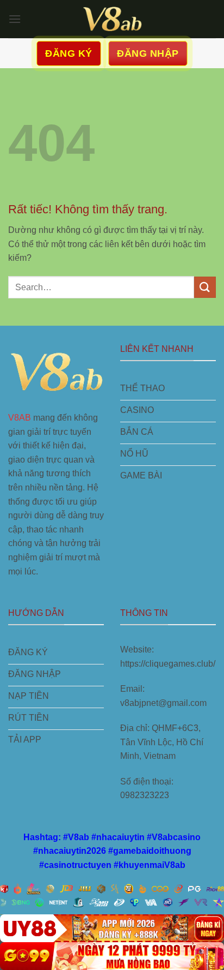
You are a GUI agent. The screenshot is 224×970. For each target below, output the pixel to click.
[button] (14, 18)
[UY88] (112, 928)
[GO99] (112, 956)
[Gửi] (205, 287)
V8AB (19, 417)
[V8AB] (112, 19)
